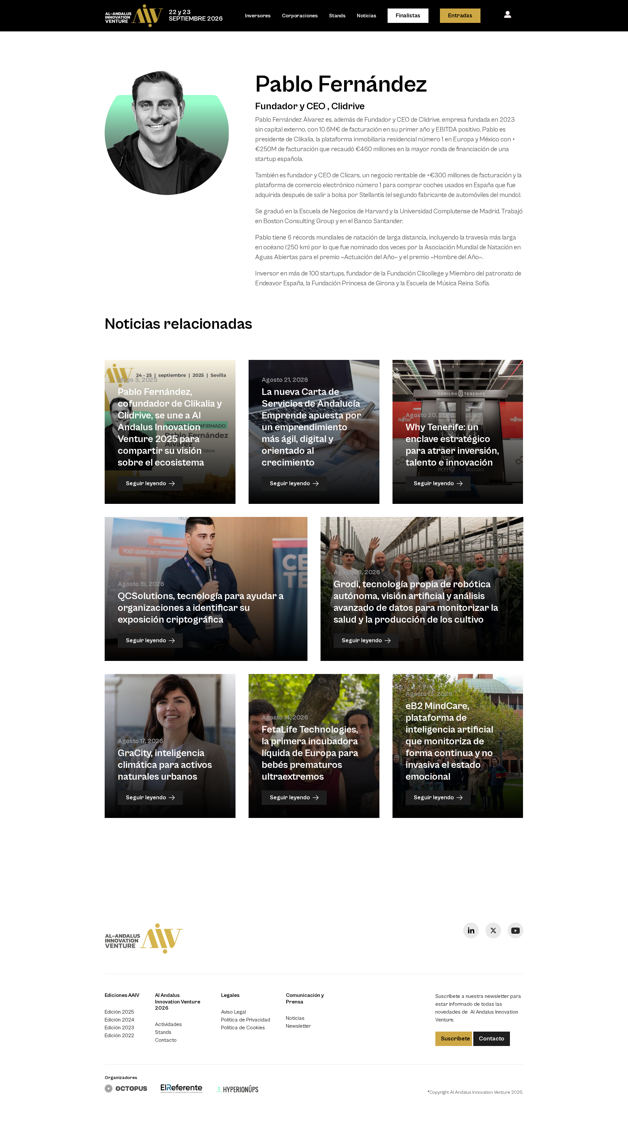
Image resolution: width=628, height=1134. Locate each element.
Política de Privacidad (245, 1020)
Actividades (168, 1024)
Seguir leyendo (146, 483)
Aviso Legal (233, 1012)
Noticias (366, 16)
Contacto (166, 1040)
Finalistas (408, 15)
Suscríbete (455, 1038)
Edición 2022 (119, 1035)
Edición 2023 (119, 1028)
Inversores (257, 16)
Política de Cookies (243, 1028)
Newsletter (298, 1026)
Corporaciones (300, 16)
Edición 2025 (119, 1012)
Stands (337, 16)
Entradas (460, 15)
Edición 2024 (119, 1020)
